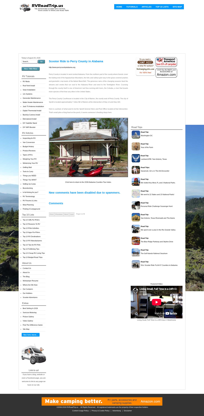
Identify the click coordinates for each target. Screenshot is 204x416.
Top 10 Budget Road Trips (32, 257)
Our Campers (28, 289)
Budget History (28, 147)
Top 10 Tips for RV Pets (31, 245)
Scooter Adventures (30, 297)
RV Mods (26, 82)
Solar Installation (29, 90)
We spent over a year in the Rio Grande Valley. (158, 230)
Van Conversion (29, 142)
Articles (146, 7)
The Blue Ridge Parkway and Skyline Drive (157, 242)
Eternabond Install (29, 119)
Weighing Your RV (30, 159)
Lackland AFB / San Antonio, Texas (154, 159)
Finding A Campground (31, 209)
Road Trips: (145, 167)
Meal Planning (28, 205)
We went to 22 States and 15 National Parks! (157, 195)
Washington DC (147, 136)
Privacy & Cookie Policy (100, 411)
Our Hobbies (27, 293)
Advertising (116, 411)
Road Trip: (145, 132)
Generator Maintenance (32, 98)
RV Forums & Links (30, 201)
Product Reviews (29, 151)
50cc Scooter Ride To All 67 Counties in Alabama (159, 265)
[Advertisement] (102, 33)
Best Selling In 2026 (30, 308)
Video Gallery (28, 321)
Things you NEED (29, 176)
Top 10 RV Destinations (32, 237)
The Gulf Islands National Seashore (154, 253)
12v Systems (27, 94)
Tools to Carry (28, 172)
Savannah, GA (146, 171)
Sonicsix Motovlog (29, 313)
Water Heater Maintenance (33, 102)
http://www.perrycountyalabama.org (62, 67)
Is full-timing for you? (30, 192)
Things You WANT (29, 180)
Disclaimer (128, 411)
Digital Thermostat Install (32, 111)
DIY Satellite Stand (30, 123)
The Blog (26, 277)
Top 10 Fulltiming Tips (31, 249)
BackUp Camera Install (31, 115)
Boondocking (28, 188)
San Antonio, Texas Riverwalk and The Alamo (158, 218)
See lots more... (30, 335)
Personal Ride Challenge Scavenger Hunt (156, 206)
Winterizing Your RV (30, 163)
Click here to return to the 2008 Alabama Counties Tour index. (88, 182)
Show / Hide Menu (30, 69)
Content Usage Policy (80, 411)
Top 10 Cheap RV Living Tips (34, 253)
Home (119, 7)
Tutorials (132, 7)
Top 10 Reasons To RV (31, 224)
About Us (26, 272)
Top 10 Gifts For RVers (31, 220)
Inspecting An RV (29, 138)
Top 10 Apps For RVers (31, 232)
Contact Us (27, 268)
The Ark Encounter (162, 171)
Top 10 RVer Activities (31, 228)
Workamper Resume (30, 281)
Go (41, 62)
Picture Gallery (28, 317)
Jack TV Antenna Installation (33, 106)
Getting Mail (27, 167)
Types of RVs (28, 155)
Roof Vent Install (29, 86)
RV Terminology (29, 196)
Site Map (177, 7)
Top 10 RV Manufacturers (32, 241)
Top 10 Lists (162, 7)
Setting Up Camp (29, 184)
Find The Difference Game (33, 325)
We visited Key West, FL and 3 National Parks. (158, 183)
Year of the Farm (147, 147)
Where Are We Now (30, 285)
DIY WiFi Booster (29, 127)
